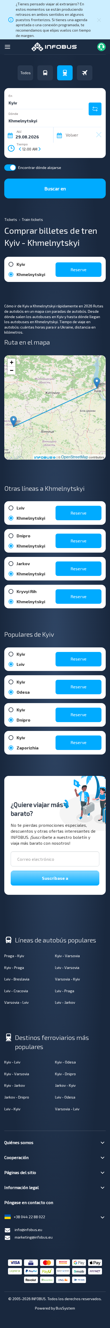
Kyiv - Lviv (12, 1062)
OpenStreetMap (74, 456)
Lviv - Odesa (65, 1097)
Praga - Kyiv (14, 955)
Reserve (78, 269)
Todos (25, 72)
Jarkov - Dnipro (16, 1097)
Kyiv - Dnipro (65, 1074)
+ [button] (11, 362)
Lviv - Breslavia (16, 979)
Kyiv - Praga (14, 967)
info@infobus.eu (28, 1229)
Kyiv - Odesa (65, 1062)
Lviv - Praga (64, 991)
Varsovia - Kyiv (67, 979)
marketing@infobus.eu (34, 1237)
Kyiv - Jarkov (14, 1085)
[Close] (99, 19)
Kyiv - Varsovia (67, 955)
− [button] (11, 370)
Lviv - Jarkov (65, 1002)
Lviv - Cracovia (16, 991)
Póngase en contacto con (28, 1202)
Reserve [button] (78, 512)
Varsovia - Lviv (16, 1002)
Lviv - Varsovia (67, 967)
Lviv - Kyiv (12, 1109)
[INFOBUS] (54, 46)
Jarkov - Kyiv (65, 1085)
